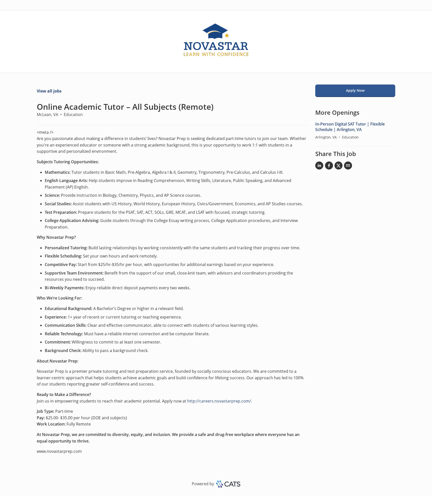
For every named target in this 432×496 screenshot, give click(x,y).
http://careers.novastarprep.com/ (219, 401)
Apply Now (355, 90)
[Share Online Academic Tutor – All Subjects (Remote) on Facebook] (329, 167)
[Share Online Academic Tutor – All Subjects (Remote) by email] (348, 167)
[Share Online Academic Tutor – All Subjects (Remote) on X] (338, 167)
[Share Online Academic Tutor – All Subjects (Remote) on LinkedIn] (319, 167)
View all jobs (49, 91)
